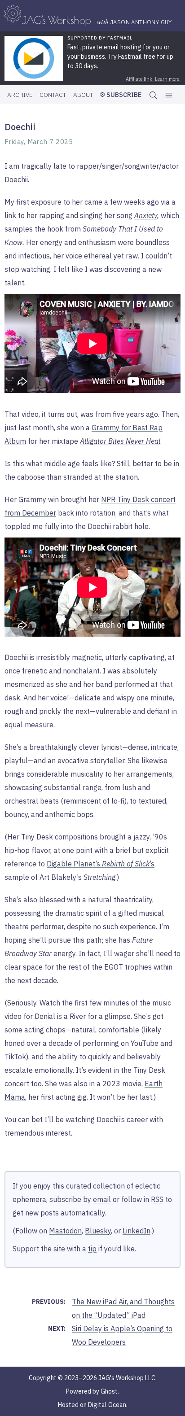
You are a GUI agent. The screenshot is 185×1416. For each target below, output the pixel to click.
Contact (53, 95)
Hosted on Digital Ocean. (93, 1405)
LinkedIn (136, 1230)
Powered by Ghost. (92, 1391)
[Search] (153, 95)
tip (92, 1248)
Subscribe (123, 95)
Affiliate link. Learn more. (153, 79)
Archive (20, 95)
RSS (157, 1199)
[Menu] (168, 95)
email (102, 1199)
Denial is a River (60, 1016)
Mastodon (65, 1230)
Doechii (19, 127)
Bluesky (98, 1230)
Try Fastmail (125, 56)
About (83, 95)
